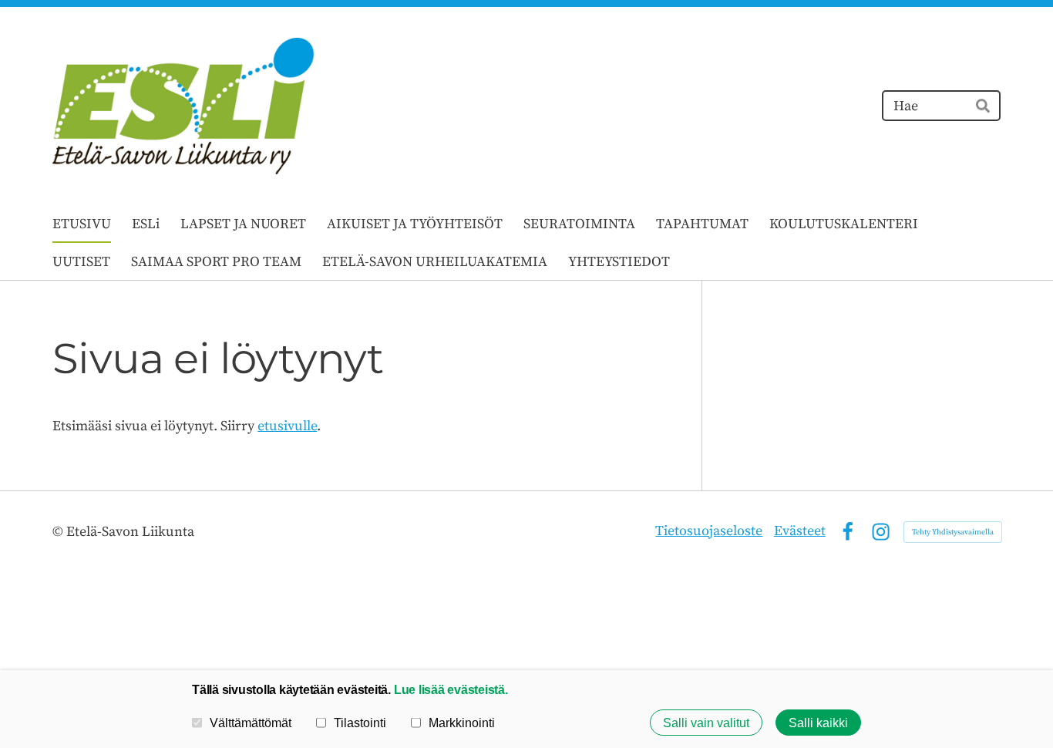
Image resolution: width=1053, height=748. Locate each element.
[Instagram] (880, 531)
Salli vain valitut (706, 722)
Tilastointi (360, 722)
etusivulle (287, 426)
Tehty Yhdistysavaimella (953, 532)
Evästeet (800, 531)
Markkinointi (462, 722)
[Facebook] (847, 531)
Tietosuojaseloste (708, 531)
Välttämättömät (250, 722)
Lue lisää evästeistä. (451, 689)
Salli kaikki (818, 722)
